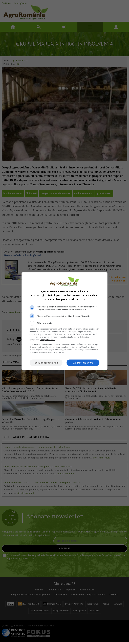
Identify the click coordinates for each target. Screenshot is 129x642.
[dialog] (65, 321)
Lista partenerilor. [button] (47, 339)
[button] (64, 323)
